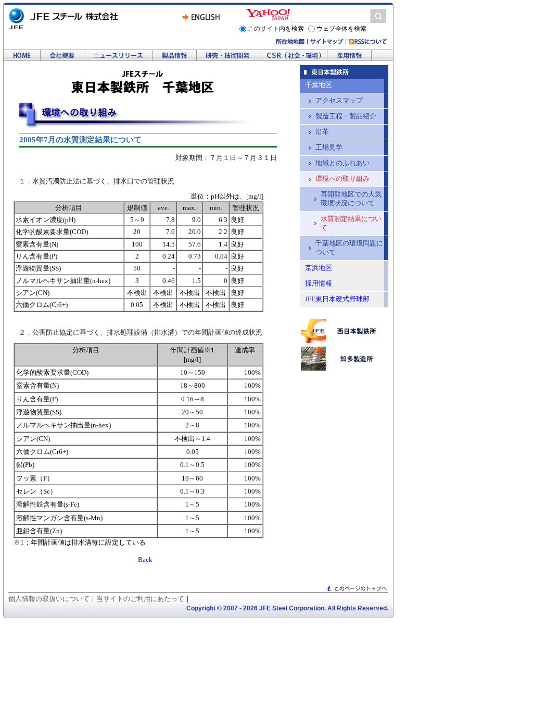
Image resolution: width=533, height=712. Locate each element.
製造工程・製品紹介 (345, 116)
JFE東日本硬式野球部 (337, 299)
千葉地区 (318, 85)
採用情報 (349, 55)
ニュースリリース (118, 55)
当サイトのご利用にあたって (140, 599)
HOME (22, 55)
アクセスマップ (339, 100)
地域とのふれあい (342, 163)
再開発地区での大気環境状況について (351, 199)
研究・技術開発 (228, 55)
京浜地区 (318, 268)
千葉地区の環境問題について (349, 248)
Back (145, 559)
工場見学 (328, 147)
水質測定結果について (351, 223)
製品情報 (175, 55)
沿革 (322, 132)
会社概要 (62, 55)
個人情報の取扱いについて (49, 599)
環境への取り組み (293, 55)
